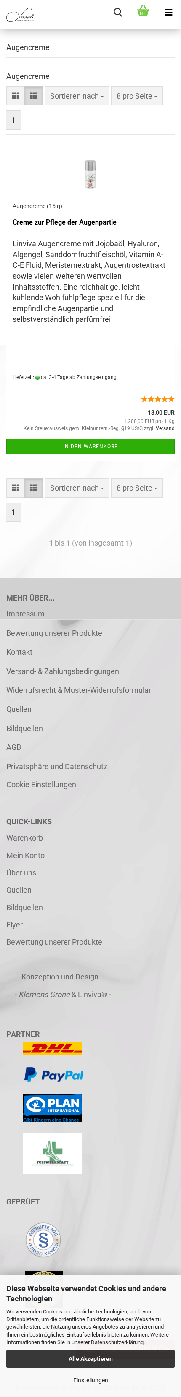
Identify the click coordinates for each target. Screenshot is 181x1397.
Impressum (25, 613)
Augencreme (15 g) (37, 206)
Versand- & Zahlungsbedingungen (62, 671)
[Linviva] (17, 14)
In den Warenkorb (90, 446)
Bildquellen (24, 728)
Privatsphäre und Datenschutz (56, 766)
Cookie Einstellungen (41, 784)
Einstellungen (90, 1380)
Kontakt (19, 652)
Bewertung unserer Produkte (54, 633)
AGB (13, 747)
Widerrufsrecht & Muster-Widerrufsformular (78, 690)
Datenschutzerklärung (117, 1342)
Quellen (19, 709)
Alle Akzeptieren (91, 1358)
